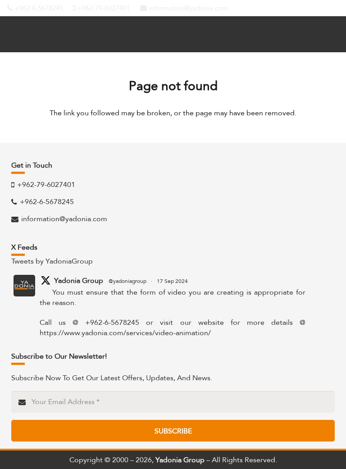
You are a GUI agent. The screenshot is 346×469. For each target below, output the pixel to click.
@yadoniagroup (127, 281)
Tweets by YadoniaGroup (52, 261)
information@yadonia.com (187, 8)
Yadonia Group (78, 280)
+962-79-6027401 (103, 8)
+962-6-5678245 (38, 8)
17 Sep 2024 (172, 281)
